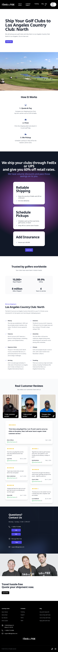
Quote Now (9, 41)
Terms (22, 617)
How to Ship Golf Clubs (45, 615)
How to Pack (4, 615)
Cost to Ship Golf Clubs (45, 617)
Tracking (37, 3)
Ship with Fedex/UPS (44, 612)
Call (16, 530)
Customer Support (28, 4)
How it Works (20, 4)
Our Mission (4, 617)
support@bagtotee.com (17, 547)
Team (22, 620)
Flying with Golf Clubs (45, 620)
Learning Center (6, 608)
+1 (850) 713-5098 (16, 526)
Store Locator (5, 620)
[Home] (8, 4)
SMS (16, 534)
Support (22, 614)
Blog (43, 3)
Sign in (46, 4)
